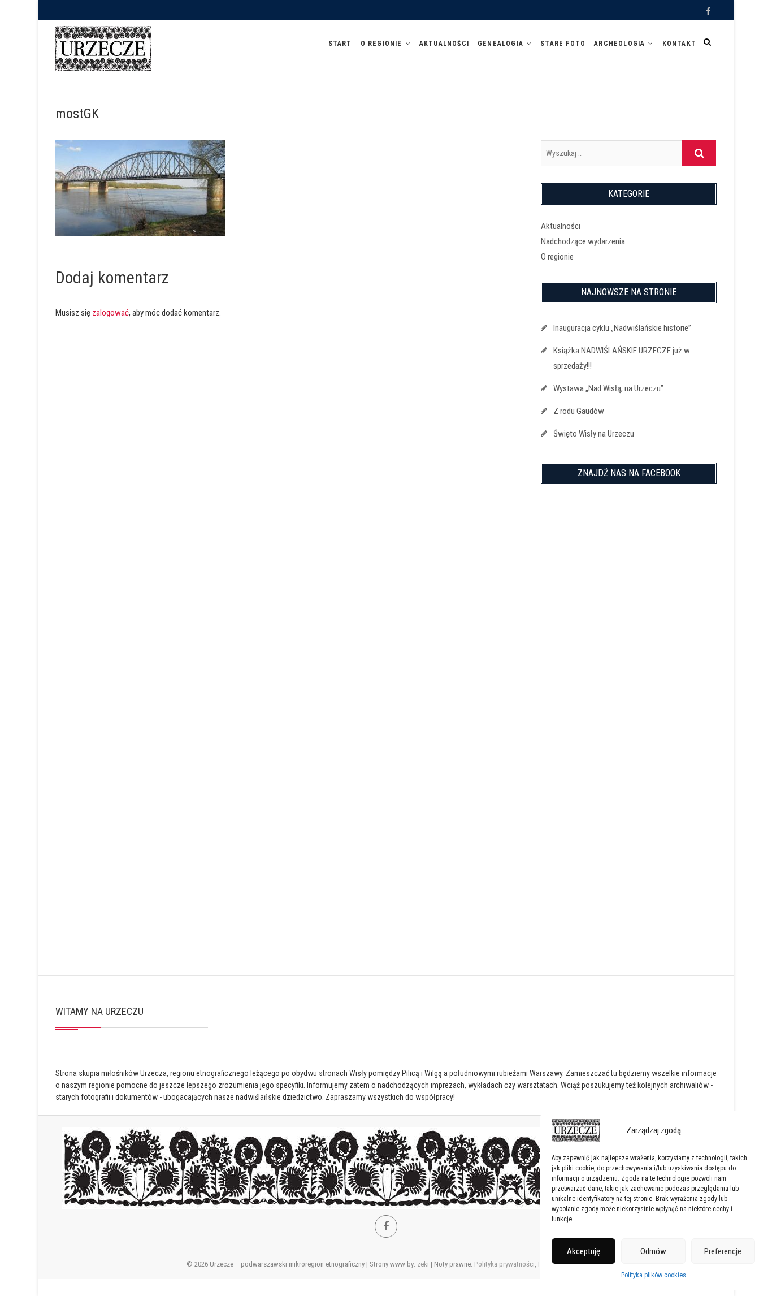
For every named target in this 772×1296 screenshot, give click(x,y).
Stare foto (562, 43)
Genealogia (500, 43)
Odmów (653, 1251)
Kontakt (679, 43)
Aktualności (444, 43)
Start (340, 43)
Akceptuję (583, 1251)
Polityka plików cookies (653, 1275)
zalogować (110, 313)
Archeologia (619, 43)
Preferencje (722, 1251)
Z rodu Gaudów (578, 411)
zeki (423, 1264)
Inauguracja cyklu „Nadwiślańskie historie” (622, 328)
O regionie (381, 43)
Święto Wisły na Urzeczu (593, 434)
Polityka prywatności (504, 1264)
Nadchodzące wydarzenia (583, 241)
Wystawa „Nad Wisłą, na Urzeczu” (608, 388)
